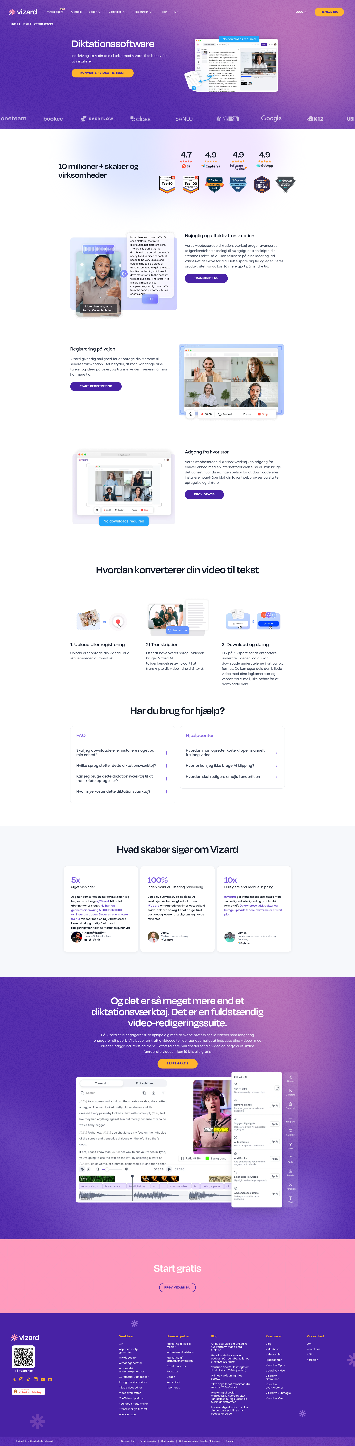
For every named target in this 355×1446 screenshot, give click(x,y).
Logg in (301, 12)
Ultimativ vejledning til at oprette (226, 1377)
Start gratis (177, 1063)
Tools (26, 24)
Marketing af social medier (179, 1345)
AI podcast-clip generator (128, 1351)
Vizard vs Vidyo (275, 1370)
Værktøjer (126, 1336)
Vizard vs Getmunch (272, 1378)
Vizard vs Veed (275, 1398)
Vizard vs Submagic (278, 1393)
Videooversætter (130, 1393)
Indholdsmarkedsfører (180, 1352)
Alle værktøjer (128, 1414)
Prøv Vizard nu (177, 1287)
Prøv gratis (204, 494)
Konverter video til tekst (102, 73)
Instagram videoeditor (133, 1382)
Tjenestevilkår (128, 1441)
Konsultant (173, 1382)
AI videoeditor (128, 1358)
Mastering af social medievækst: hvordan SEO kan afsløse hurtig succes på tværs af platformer (229, 1397)
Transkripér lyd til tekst (133, 1409)
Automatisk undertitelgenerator (131, 1370)
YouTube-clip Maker (131, 1398)
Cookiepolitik (167, 1441)
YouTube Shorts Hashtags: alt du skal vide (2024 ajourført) (229, 1369)
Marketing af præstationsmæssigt (180, 1359)
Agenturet (173, 1387)
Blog (268, 1344)
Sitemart (230, 1441)
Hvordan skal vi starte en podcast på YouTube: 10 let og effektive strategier (230, 1358)
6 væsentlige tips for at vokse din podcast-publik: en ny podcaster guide (229, 1410)
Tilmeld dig (329, 12)
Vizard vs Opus (275, 1365)
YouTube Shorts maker (133, 1404)
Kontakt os (313, 1349)
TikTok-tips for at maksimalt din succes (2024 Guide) (230, 1386)
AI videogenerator (130, 1363)
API (121, 1344)
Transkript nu (206, 278)
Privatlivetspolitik (148, 1441)
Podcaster (173, 1371)
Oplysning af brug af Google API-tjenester (199, 1441)
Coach (171, 1377)
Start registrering (96, 386)
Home (14, 24)
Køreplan (312, 1360)
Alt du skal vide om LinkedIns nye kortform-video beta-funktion (229, 1347)
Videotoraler (273, 1354)
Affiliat (311, 1354)
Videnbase (272, 1349)
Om (309, 1344)
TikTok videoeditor (130, 1387)
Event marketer (176, 1366)
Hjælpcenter (274, 1360)
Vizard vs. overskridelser (274, 1386)
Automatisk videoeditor (133, 1377)
